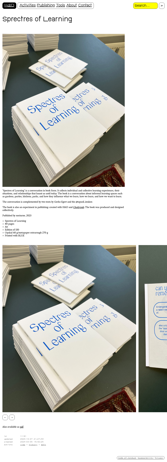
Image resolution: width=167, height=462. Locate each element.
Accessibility (146, 458)
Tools (60, 5)
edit (43, 444)
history (33, 444)
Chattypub (78, 207)
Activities (27, 5)
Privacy (159, 458)
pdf (21, 427)
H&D (9, 5)
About (71, 5)
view (22, 444)
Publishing (46, 5)
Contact (85, 5)
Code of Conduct (127, 458)
